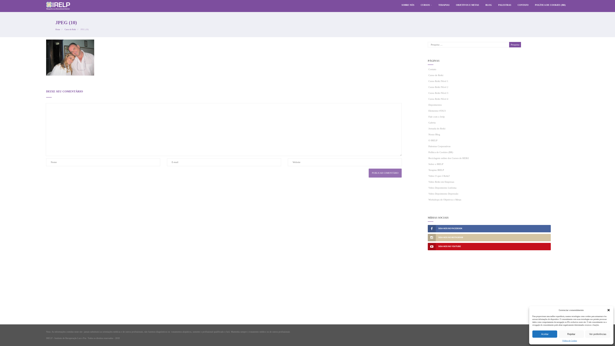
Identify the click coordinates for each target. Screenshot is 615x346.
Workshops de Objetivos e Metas (444, 199)
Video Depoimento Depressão (443, 193)
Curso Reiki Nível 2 (438, 87)
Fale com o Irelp (436, 116)
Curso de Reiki (435, 75)
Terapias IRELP (436, 170)
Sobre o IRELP (435, 164)
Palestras (504, 5)
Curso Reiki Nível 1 (438, 81)
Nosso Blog (434, 134)
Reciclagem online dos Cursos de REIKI (448, 158)
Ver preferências (597, 334)
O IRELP (432, 140)
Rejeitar (571, 334)
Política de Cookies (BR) (550, 5)
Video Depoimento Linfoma (442, 188)
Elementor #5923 (437, 111)
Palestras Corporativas (439, 146)
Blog (488, 5)
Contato (523, 5)
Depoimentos (435, 105)
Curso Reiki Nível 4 (438, 99)
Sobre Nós (408, 5)
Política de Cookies (569, 341)
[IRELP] (58, 10)
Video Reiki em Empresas (441, 182)
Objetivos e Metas (467, 5)
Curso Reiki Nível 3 (438, 93)
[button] (608, 310)
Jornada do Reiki (436, 128)
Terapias (444, 5)
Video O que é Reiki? (439, 176)
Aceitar (545, 334)
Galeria (432, 122)
